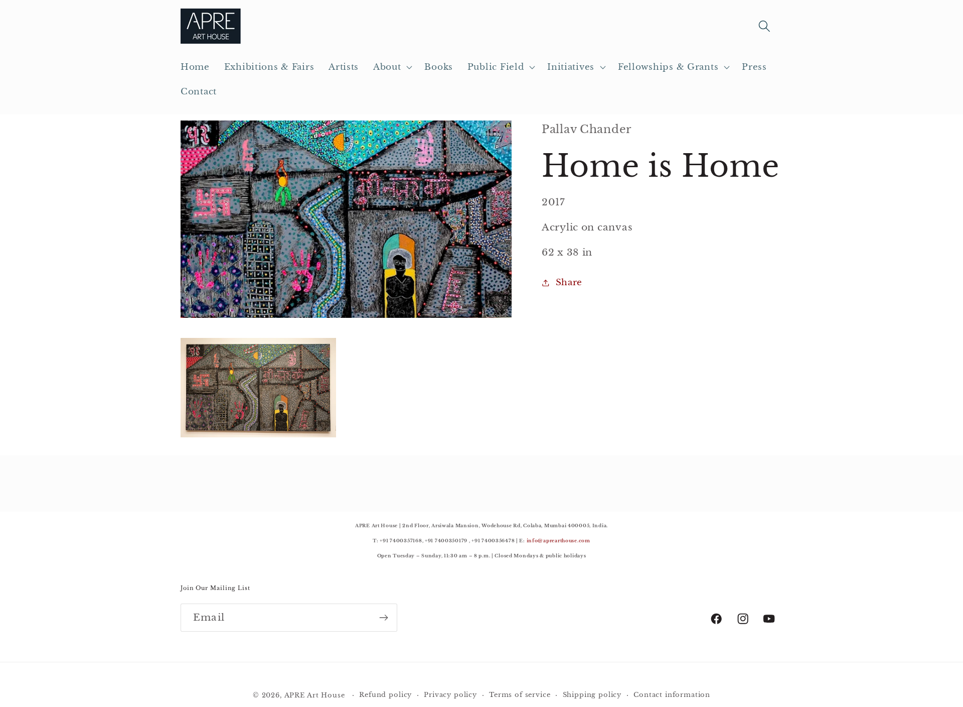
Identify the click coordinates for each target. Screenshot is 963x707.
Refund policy (385, 694)
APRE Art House (314, 695)
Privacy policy (450, 694)
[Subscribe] (383, 618)
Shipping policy (592, 694)
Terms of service (519, 694)
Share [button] (569, 282)
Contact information (671, 694)
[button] (391, 67)
